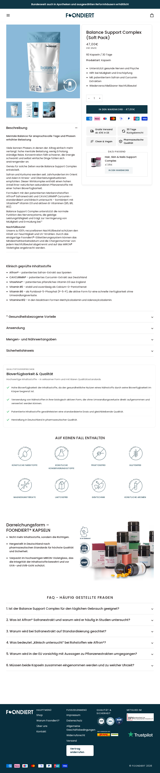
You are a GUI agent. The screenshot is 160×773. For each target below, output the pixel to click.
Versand (71, 741)
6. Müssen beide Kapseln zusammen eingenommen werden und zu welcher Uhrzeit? (70, 665)
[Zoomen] (43, 61)
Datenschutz (74, 720)
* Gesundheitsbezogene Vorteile (31, 316)
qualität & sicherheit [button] (104, 711)
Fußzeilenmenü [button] (76, 710)
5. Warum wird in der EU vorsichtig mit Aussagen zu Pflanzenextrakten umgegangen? (71, 654)
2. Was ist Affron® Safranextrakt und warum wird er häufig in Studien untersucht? (68, 620)
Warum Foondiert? (47, 720)
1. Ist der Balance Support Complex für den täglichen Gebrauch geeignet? (62, 608)
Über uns (41, 726)
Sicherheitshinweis (20, 350)
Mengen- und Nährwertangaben (31, 339)
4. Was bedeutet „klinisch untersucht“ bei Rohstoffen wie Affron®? (56, 642)
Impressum (73, 715)
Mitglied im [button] (134, 710)
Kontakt (41, 731)
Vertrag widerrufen (77, 750)
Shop (39, 715)
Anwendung (15, 328)
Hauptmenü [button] (44, 710)
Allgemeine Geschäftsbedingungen (80, 728)
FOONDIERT (138, 765)
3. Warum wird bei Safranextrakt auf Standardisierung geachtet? (56, 631)
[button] (19, 709)
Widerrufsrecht (75, 735)
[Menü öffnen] (11, 15)
